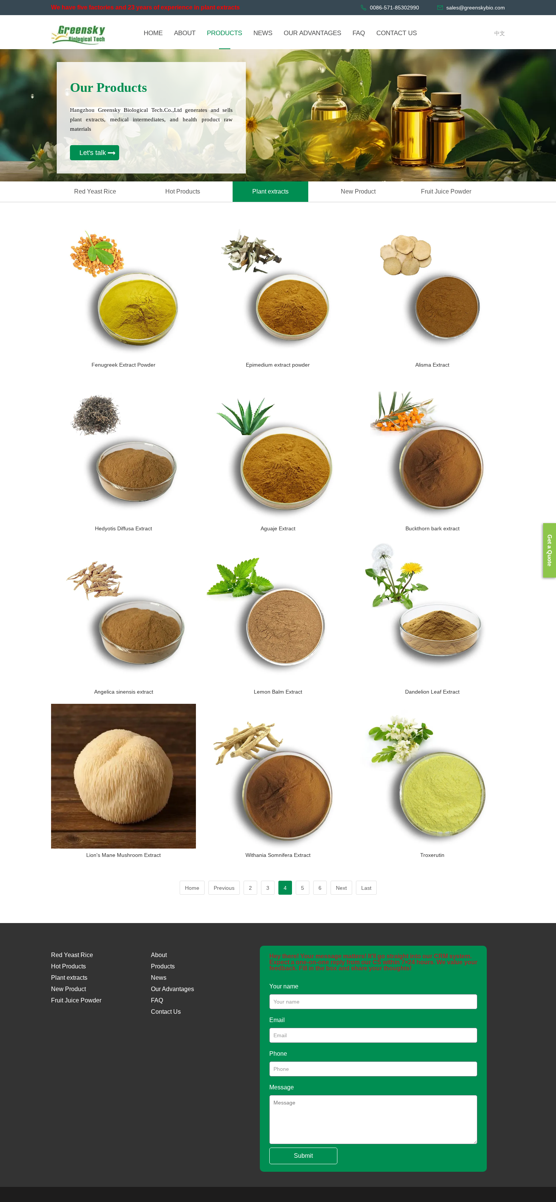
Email (277, 1020)
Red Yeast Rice (95, 191)
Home (192, 888)
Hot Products (182, 191)
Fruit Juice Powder (446, 191)
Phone (278, 1053)
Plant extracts (270, 191)
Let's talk (92, 152)
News (158, 977)
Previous (224, 888)
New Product (358, 191)
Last (366, 888)
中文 (499, 33)
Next (341, 888)
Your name (283, 986)
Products (163, 966)
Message (281, 1087)
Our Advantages (172, 989)
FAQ (157, 1000)
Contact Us (166, 1011)
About (159, 955)
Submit (303, 1155)
